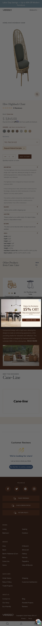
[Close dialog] (40, 300)
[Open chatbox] (38, 621)
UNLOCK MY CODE (31, 320)
